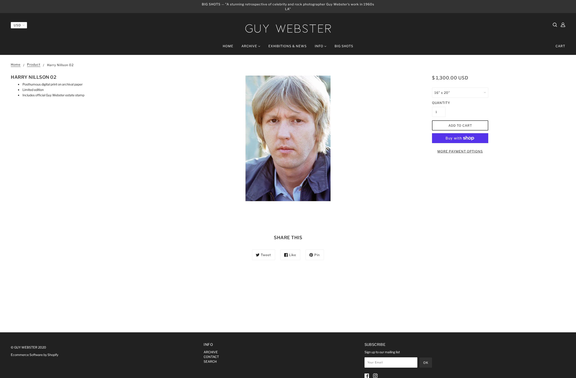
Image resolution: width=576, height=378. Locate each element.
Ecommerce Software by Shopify (34, 355)
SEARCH (210, 361)
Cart (560, 46)
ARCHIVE (211, 352)
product (33, 64)
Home (15, 64)
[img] (555, 24)
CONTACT (211, 357)
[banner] (288, 28)
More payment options (460, 151)
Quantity (439, 103)
